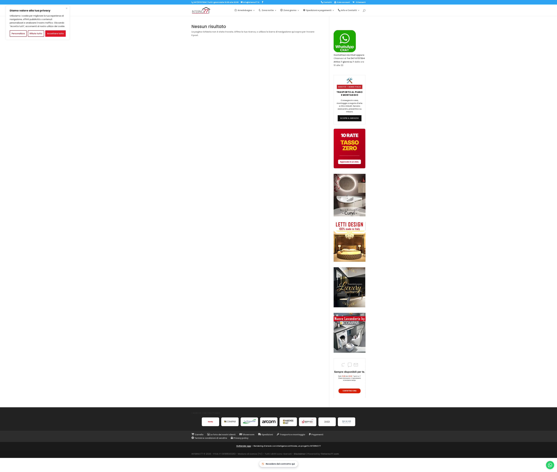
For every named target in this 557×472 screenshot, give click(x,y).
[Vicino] (66, 8)
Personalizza (18, 33)
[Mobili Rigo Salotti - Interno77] (307, 421)
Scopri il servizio (349, 118)
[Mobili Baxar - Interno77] (346, 421)
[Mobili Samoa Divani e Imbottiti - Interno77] (327, 421)
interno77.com (330, 453)
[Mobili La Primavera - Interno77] (249, 421)
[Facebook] (263, 2)
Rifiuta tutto (36, 33)
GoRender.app (243, 446)
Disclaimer (300, 453)
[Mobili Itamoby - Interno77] (210, 421)
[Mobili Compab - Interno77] (230, 421)
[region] (38, 23)
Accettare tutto (55, 33)
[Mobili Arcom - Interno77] (268, 421)
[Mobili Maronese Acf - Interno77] (288, 421)
